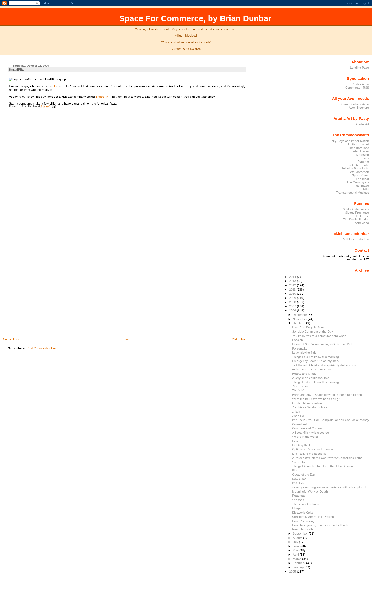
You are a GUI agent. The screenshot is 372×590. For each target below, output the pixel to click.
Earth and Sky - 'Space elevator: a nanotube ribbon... (328, 394)
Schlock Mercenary (356, 209)
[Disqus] (127, 168)
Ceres (296, 441)
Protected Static (358, 165)
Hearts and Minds (304, 373)
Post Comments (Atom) (43, 348)
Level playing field (304, 352)
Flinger (297, 508)
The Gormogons (358, 182)
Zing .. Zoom (301, 386)
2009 (293, 298)
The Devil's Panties (356, 219)
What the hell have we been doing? (316, 399)
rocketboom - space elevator (311, 369)
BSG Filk (298, 483)
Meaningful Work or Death (310, 491)
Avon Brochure (359, 107)
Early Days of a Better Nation (349, 141)
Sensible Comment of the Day (312, 331)
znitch (296, 411)
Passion (297, 340)
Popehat (363, 161)
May (296, 550)
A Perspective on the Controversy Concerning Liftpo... (328, 457)
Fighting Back (301, 445)
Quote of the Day (303, 474)
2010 (293, 293)
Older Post (239, 339)
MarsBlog (362, 154)
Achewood (362, 223)
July (296, 542)
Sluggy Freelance (357, 212)
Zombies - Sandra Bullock (309, 407)
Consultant (299, 424)
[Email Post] (53, 106)
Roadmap (298, 495)
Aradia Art (362, 124)
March (297, 559)
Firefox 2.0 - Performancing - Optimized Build (323, 344)
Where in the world (305, 436)
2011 (292, 289)
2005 (293, 571)
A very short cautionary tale (310, 378)
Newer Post (11, 339)
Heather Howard (358, 144)
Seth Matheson (358, 172)
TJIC (366, 189)
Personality (299, 348)
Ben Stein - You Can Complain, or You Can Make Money (330, 420)
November (300, 319)
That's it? (298, 390)
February (299, 563)
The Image (361, 185)
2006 (293, 310)
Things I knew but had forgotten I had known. (323, 466)
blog (55, 86)
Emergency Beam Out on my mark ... (317, 361)
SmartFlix (16, 69)
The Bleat (362, 178)
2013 (293, 281)
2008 (293, 302)
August (298, 537)
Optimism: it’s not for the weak (312, 449)
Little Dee (362, 216)
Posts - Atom (360, 84)
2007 (293, 306)
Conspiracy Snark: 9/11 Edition (313, 516)
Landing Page (359, 67)
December (300, 314)
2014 (293, 277)
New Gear (299, 479)
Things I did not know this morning (315, 357)
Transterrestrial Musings (352, 192)
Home (125, 339)
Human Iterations (357, 147)
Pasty (365, 158)
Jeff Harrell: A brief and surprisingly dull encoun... (325, 365)
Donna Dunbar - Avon (354, 104)
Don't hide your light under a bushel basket (321, 525)
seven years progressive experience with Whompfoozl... (330, 487)
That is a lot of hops (305, 504)
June (296, 546)
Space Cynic (360, 175)
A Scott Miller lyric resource (310, 432)
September (301, 533)
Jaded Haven (360, 151)
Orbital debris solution (307, 403)
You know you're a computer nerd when (319, 335)
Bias (295, 470)
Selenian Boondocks (355, 168)
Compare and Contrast (307, 428)
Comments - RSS (357, 87)
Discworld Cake (302, 512)
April (296, 554)
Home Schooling (303, 521)
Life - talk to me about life (309, 453)
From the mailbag (304, 529)
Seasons (298, 500)
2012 (293, 285)
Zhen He (298, 415)
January (299, 567)
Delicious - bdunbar (356, 239)
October (299, 323)
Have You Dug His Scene (309, 327)
